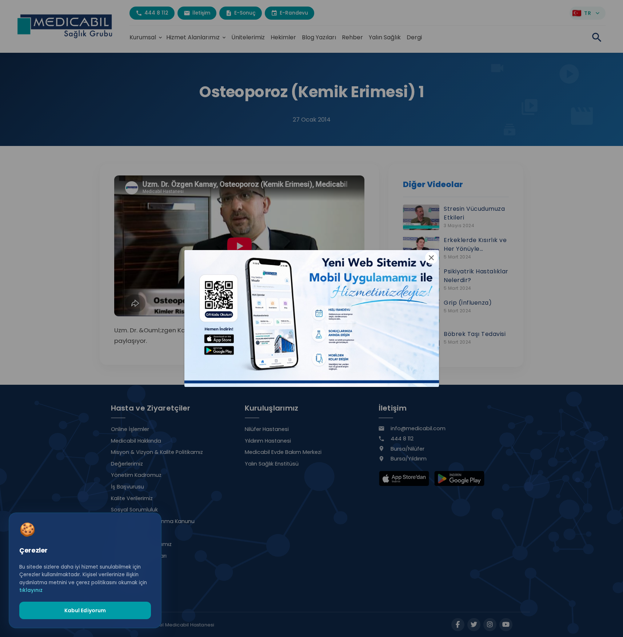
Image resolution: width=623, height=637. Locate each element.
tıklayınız (31, 590)
